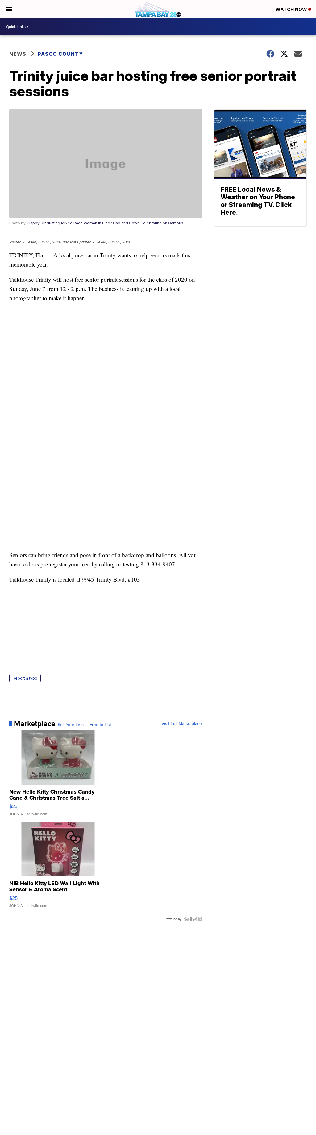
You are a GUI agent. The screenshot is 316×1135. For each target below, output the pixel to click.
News (17, 54)
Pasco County (60, 54)
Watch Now (292, 9)
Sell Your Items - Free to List (84, 725)
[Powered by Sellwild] (193, 919)
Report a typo (25, 678)
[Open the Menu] (9, 9)
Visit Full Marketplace (181, 723)
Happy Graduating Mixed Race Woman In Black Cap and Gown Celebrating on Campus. (105, 223)
